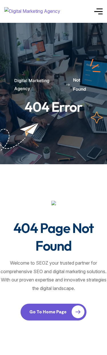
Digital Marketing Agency (31, 84)
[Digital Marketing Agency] (32, 11)
